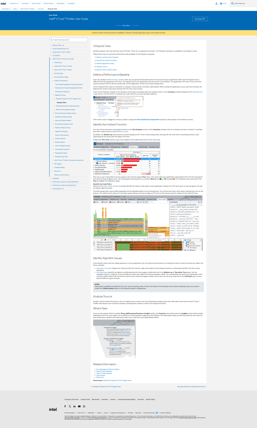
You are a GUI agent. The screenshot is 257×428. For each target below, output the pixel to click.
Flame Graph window (110, 186)
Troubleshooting (59, 167)
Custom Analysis (60, 138)
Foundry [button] (71, 3)
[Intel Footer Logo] (53, 409)
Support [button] (25, 3)
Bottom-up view (122, 132)
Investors (105, 399)
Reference (57, 171)
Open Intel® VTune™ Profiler (63, 70)
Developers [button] (49, 3)
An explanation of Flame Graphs (107, 369)
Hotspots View (61, 103)
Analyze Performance (61, 80)
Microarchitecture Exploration (148, 119)
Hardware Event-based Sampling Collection (68, 88)
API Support (58, 164)
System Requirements (59, 49)
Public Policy (150, 399)
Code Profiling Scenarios (62, 146)
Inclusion (141, 399)
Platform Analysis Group (62, 128)
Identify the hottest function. (106, 60)
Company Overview (71, 399)
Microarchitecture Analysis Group (65, 113)
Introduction (58, 62)
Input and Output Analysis (63, 120)
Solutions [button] (36, 3)
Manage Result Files (61, 156)
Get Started (56, 55)
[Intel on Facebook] (65, 407)
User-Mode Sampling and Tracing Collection (69, 84)
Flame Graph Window (104, 371)
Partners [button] (60, 3)
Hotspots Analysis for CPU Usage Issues (68, 99)
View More (126, 26)
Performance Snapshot (62, 92)
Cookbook (56, 178)
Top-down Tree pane (103, 268)
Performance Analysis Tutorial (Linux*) (64, 185)
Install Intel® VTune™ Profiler (61, 52)
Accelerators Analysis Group (64, 124)
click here (141, 33)
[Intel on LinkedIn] (74, 407)
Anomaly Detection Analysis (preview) (67, 106)
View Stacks (100, 375)
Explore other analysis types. (106, 70)
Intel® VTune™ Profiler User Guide (63, 59)
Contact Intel (85, 399)
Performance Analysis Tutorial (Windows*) (66, 182)
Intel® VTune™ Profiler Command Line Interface (69, 160)
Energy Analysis (60, 142)
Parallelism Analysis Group (63, 117)
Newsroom (96, 399)
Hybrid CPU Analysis (61, 131)
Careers (113, 399)
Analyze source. (102, 67)
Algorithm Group (60, 95)
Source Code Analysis (62, 135)
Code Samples (57, 189)
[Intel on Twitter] (69, 407)
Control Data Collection (62, 149)
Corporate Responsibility (127, 399)
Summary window (117, 80)
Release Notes (57, 45)
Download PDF (200, 19)
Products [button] (14, 3)
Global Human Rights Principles (187, 417)
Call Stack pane (101, 272)
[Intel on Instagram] (84, 407)
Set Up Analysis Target (61, 77)
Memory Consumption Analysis (65, 109)
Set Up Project (58, 73)
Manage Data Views (61, 153)
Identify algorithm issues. (105, 64)
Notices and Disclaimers (61, 175)
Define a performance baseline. (107, 57)
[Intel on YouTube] (79, 407)
